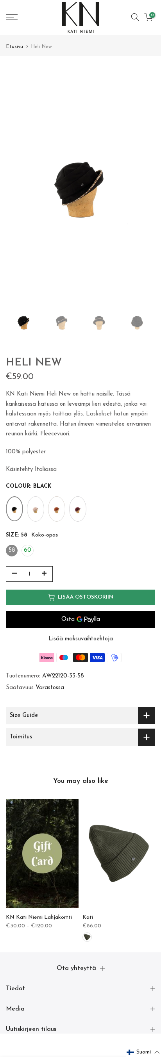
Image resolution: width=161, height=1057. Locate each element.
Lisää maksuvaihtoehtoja (80, 639)
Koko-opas (44, 535)
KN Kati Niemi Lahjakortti (39, 917)
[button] (143, 1052)
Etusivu (14, 46)
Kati (87, 917)
